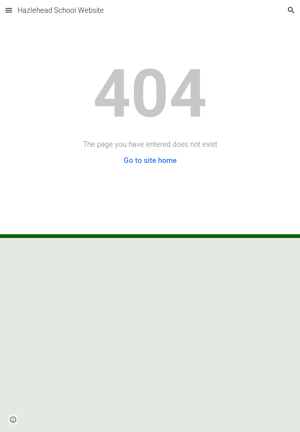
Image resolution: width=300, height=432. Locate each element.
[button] (9, 10)
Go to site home (150, 160)
